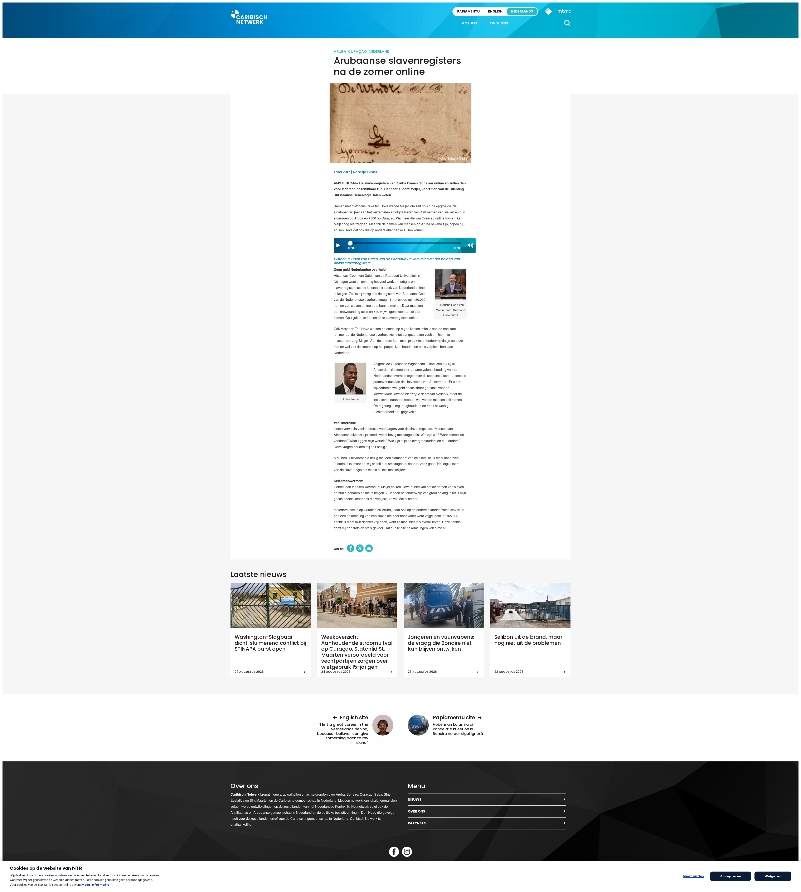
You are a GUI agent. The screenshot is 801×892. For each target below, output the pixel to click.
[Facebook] (394, 852)
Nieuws (414, 799)
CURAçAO (357, 51)
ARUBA (340, 51)
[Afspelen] (338, 245)
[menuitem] (470, 23)
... (253, 824)
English (495, 11)
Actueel (469, 23)
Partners (417, 823)
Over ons (499, 23)
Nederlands (522, 11)
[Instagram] (407, 852)
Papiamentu (468, 11)
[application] (405, 245)
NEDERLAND (379, 51)
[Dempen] (471, 245)
